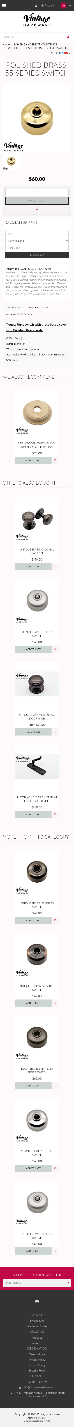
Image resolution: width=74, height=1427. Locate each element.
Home (6, 44)
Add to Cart (38, 200)
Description (14, 307)
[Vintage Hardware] (37, 19)
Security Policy (37, 1370)
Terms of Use (37, 1354)
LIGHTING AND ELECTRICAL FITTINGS (35, 44)
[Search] (67, 37)
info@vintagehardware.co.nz (39, 1387)
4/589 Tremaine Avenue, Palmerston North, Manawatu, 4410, (39, 1394)
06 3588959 (39, 1382)
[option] (37, 118)
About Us (37, 1337)
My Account (47, 5)
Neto (48, 1421)
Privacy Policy (37, 1359)
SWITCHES (12, 48)
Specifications (38, 307)
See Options (33, 731)
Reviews (11, 314)
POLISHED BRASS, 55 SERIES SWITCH (45, 48)
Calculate (38, 254)
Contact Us (37, 1343)
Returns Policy (37, 1365)
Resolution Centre (37, 1326)
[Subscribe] (67, 1283)
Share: (55, 53)
